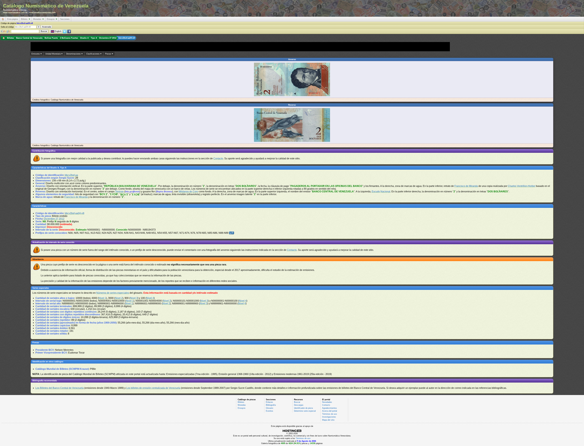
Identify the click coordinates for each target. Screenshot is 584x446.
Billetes (25, 19)
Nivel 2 (119, 298)
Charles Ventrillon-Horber (521, 186)
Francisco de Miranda (466, 186)
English (58, 31)
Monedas (37, 19)
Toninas (119, 191)
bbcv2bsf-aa (71, 175)
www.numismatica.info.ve (15, 12)
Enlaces (269, 402)
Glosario (269, 408)
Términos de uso (329, 414)
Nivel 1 (102, 298)
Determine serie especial (305, 411)
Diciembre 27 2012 (54, 218)
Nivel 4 (150, 298)
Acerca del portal (329, 411)
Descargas (298, 405)
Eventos (269, 411)
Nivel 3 (134, 298)
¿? (231, 233)
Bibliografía (271, 405)
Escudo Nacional (381, 191)
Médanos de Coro (188, 191)
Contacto (218, 158)
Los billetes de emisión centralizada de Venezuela (153, 388)
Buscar (297, 402)
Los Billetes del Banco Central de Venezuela (59, 388)
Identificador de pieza (303, 408)
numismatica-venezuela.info (42, 12)
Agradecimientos (329, 408)
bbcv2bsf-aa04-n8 (74, 213)
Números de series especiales (112, 293)
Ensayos (51, 19)
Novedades (327, 402)
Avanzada (46, 27)
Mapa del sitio (328, 420)
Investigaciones (329, 417)
